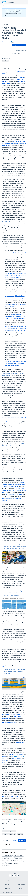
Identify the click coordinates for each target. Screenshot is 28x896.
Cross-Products (10, 858)
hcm (3, 863)
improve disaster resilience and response (12, 714)
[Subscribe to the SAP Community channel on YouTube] (15, 875)
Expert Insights (5, 860)
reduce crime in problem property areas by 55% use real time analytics (14, 490)
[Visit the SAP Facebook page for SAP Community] (10, 875)
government (20, 834)
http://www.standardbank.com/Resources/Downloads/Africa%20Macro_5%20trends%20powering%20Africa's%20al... (15, 328)
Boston (4, 756)
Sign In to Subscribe (19, 45)
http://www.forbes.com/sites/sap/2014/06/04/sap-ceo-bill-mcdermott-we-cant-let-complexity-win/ (14, 420)
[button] (3, 54)
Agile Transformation (6, 855)
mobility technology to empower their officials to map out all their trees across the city (13, 484)
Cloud (3, 831)
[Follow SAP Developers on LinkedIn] (18, 875)
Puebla (19, 758)
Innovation (16, 863)
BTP (3, 858)
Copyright (7, 884)
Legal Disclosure (21, 884)
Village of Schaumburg (9, 722)
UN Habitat (21, 77)
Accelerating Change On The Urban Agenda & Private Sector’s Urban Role (14, 143)
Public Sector (5, 60)
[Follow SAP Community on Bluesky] (12, 875)
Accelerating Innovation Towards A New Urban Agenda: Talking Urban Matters (14, 33)
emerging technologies (7, 834)
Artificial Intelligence (18, 855)
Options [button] (13, 48)
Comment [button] (22, 840)
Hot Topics (9, 863)
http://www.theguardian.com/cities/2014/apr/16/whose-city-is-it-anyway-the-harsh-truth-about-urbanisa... (15, 363)
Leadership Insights (6, 865)
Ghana (22, 742)
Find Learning (14, 860)
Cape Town (11, 754)
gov (15, 834)
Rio (10, 760)
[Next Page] (15, 868)
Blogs (4, 5)
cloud (3, 796)
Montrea (4, 762)
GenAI (21, 860)
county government (11, 831)
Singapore (4, 760)
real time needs (15, 796)
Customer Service (19, 858)
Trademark (7, 888)
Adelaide (13, 758)
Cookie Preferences (7, 892)
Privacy (7, 880)
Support (21, 888)
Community (11, 2)
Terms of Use (21, 880)
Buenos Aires (19, 754)
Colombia (18, 742)
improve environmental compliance (15, 494)
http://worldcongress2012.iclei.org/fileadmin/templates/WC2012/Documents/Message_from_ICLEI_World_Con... (15, 275)
